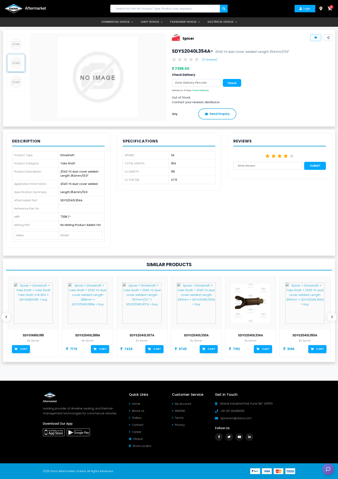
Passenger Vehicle (183, 22)
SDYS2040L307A (141, 335)
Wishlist (180, 411)
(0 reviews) (209, 60)
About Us (138, 411)
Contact (137, 425)
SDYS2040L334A (250, 335)
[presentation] (6, 317)
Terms (179, 418)
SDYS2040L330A (196, 335)
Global (138, 439)
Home (136, 404)
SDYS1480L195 (33, 335)
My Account (183, 404)
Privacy (180, 425)
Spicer (188, 38)
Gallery (137, 418)
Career (136, 432)
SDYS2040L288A (87, 335)
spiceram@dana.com (236, 418)
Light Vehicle (150, 22)
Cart (24, 349)
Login (306, 9)
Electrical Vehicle (221, 22)
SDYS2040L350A (304, 335)
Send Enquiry (219, 114)
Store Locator (142, 446)
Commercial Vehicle (116, 22)
